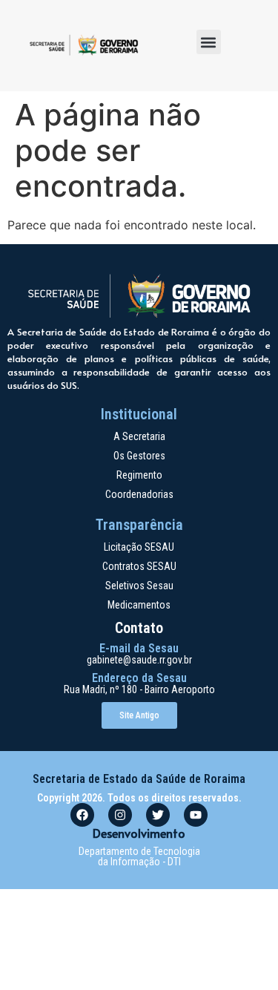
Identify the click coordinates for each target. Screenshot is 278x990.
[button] (208, 42)
